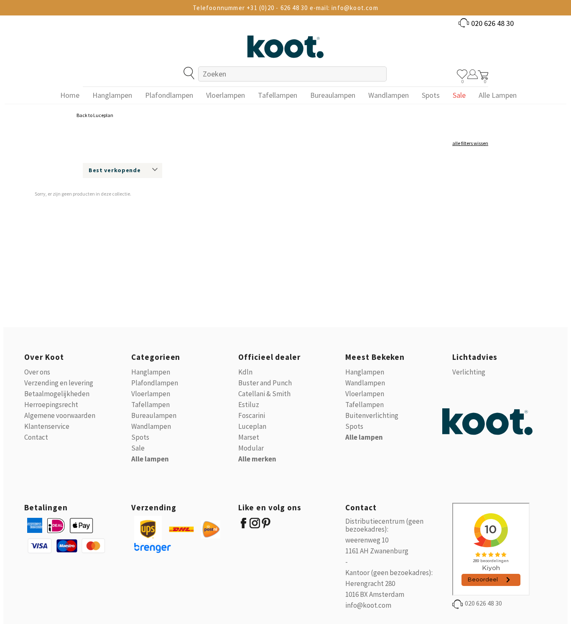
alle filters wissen (470, 143)
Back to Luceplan (94, 115)
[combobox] (292, 74)
